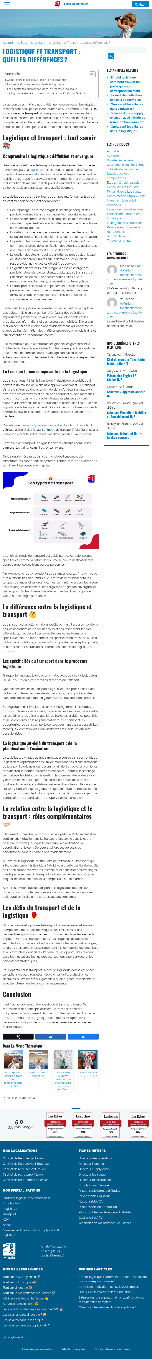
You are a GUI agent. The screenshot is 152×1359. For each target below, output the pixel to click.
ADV (6, 1219)
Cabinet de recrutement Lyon (23, 1174)
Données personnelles (37, 1349)
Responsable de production (98, 1207)
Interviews (114, 205)
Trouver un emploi (119, 240)
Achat (7, 1225)
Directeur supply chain (94, 1169)
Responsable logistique (95, 1196)
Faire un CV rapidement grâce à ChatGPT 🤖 (33, 1309)
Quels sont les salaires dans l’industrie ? (106, 1292)
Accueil (8, 42)
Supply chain (116, 236)
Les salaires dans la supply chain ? (26, 1325)
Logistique (38, 42)
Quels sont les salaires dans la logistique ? (107, 1307)
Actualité (113, 151)
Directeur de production (95, 1180)
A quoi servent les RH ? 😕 (21, 1304)
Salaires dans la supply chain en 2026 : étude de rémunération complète (127, 117)
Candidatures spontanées (112, 1349)
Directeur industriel (92, 1163)
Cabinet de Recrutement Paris (23, 1158)
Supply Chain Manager (94, 1185)
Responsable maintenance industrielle (104, 1212)
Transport (9, 1214)
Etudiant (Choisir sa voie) (123, 182)
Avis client (113, 156)
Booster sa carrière (120, 160)
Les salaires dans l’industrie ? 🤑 (25, 1314)
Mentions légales (73, 1349)
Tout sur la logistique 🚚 (19, 1282)
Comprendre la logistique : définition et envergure (37, 79)
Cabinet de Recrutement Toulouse (26, 1163)
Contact (140, 4)
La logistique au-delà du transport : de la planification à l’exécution (47, 93)
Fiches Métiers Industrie (123, 187)
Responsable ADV (91, 1201)
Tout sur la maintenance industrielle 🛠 (29, 1293)
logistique (36, 170)
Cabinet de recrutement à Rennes (25, 1180)
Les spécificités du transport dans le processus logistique (42, 88)
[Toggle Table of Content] (90, 74)
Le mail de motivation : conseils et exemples (109, 1286)
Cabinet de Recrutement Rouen (24, 1169)
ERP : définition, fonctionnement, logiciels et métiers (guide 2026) (124, 275)
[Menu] (7, 4)
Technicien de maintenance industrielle (105, 1223)
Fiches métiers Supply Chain (126, 196)
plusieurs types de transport (40, 425)
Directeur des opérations (96, 1158)
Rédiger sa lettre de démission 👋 (25, 1298)
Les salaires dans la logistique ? (24, 1320)
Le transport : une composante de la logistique (35, 84)
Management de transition (125, 223)
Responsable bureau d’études (99, 1190)
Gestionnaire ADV (91, 1217)
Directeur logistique (92, 1174)
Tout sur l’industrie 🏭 (17, 1287)
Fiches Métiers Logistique (124, 191)
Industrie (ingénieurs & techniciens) (26, 1198)
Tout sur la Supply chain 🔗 (21, 1277)
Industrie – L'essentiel (121, 200)
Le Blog (22, 42)
